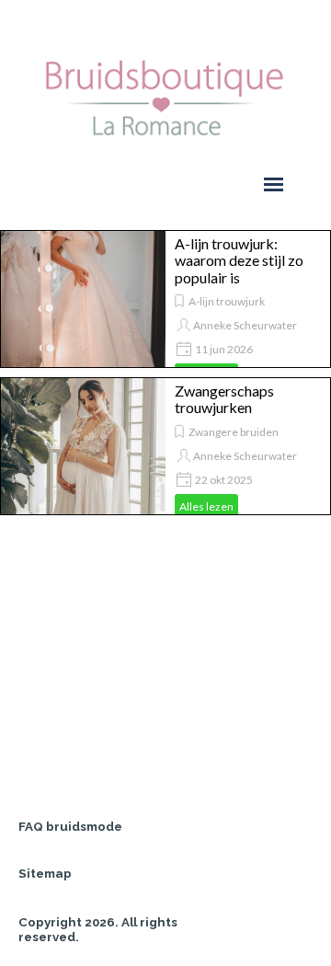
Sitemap (45, 873)
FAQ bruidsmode (70, 826)
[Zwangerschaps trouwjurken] (83, 446)
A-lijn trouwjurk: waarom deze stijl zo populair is (239, 260)
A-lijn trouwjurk (226, 301)
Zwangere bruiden (233, 432)
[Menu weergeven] (273, 184)
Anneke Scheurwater (245, 325)
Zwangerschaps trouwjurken (224, 399)
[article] (165, 299)
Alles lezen (206, 506)
